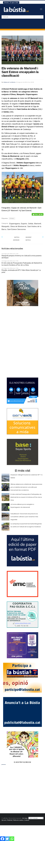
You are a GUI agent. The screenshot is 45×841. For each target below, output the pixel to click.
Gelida (30, 224)
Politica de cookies (18, 820)
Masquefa (5, 226)
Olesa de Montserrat (18, 226)
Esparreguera (14, 224)
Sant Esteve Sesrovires (16, 229)
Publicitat (9, 820)
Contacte (26, 820)
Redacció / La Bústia (9, 82)
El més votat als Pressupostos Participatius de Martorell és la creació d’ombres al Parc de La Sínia (26, 497)
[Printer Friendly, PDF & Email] (37, 214)
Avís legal (25, 818)
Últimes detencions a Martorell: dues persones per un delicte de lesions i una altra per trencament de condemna (26, 487)
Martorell (37, 224)
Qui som (4, 820)
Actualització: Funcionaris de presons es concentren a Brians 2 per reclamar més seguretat (24, 517)
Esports (24, 224)
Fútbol (12, 218)
